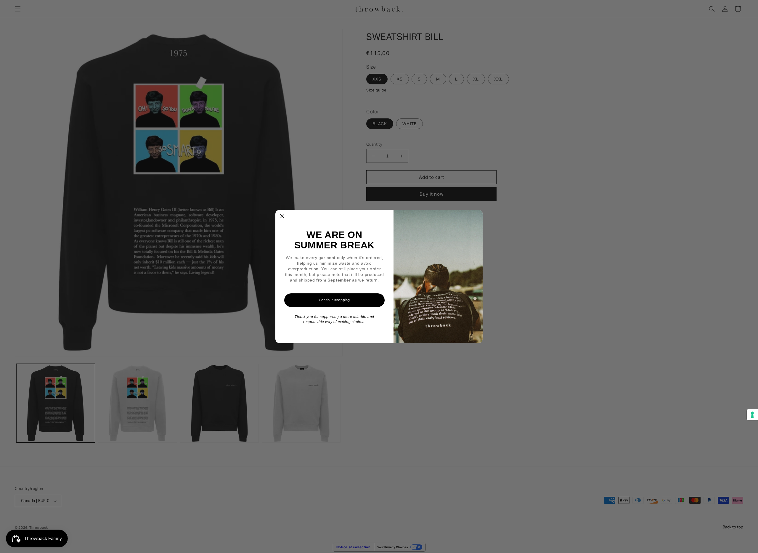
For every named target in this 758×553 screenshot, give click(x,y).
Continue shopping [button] (334, 300)
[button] (282, 216)
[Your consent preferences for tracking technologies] (752, 414)
